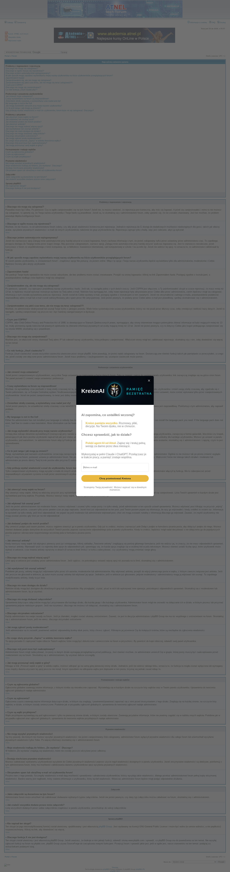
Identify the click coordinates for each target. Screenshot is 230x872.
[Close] (149, 380)
